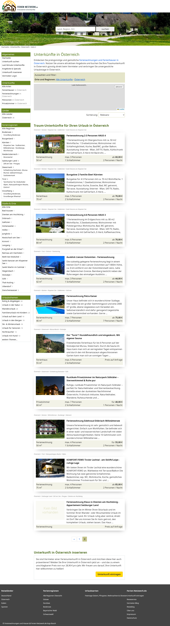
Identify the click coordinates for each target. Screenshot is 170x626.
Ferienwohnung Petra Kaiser (82, 296)
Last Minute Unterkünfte (13, 65)
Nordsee (46, 603)
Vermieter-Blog (133, 603)
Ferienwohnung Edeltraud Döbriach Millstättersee (93, 420)
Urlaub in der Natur (11, 305)
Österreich (7, 117)
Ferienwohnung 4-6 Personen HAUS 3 (86, 214)
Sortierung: (92, 114)
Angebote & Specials (11, 68)
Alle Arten (6, 86)
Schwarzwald (48, 614)
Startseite (6, 58)
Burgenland (7, 138)
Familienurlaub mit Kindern (14, 312)
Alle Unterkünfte (64, 79)
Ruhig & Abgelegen (11, 301)
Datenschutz (132, 618)
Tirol (4, 179)
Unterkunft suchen (10, 61)
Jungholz (6, 233)
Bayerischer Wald (50, 610)
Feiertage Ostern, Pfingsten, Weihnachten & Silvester (106, 595)
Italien (3, 603)
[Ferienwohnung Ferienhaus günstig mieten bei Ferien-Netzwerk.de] (20, 10)
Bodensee (6, 132)
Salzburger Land (9, 160)
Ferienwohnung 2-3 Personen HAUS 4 (86, 135)
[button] (63, 144)
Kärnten (5, 142)
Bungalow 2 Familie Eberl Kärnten (85, 174)
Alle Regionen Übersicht (52, 595)
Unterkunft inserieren (12, 72)
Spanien (4, 607)
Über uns (130, 610)
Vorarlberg (7, 190)
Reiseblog (131, 607)
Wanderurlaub (8, 308)
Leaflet (121, 109)
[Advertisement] (148, 92)
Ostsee (46, 599)
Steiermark (7, 167)
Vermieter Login (9, 75)
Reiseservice (131, 599)
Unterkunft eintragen (109, 574)
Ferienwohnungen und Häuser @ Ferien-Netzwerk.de (26, 623)
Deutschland (6, 595)
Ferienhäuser (14, 90)
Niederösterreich (9, 154)
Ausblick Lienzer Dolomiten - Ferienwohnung (90, 257)
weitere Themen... (10, 339)
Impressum (131, 614)
